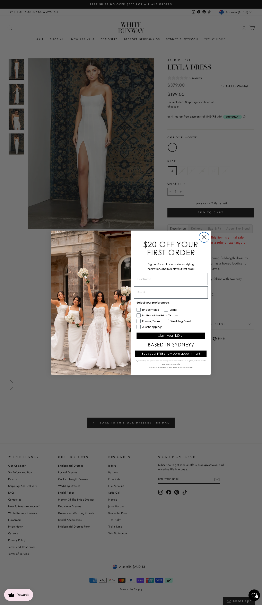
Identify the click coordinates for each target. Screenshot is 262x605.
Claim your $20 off (171, 336)
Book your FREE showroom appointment (171, 354)
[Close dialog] (204, 237)
